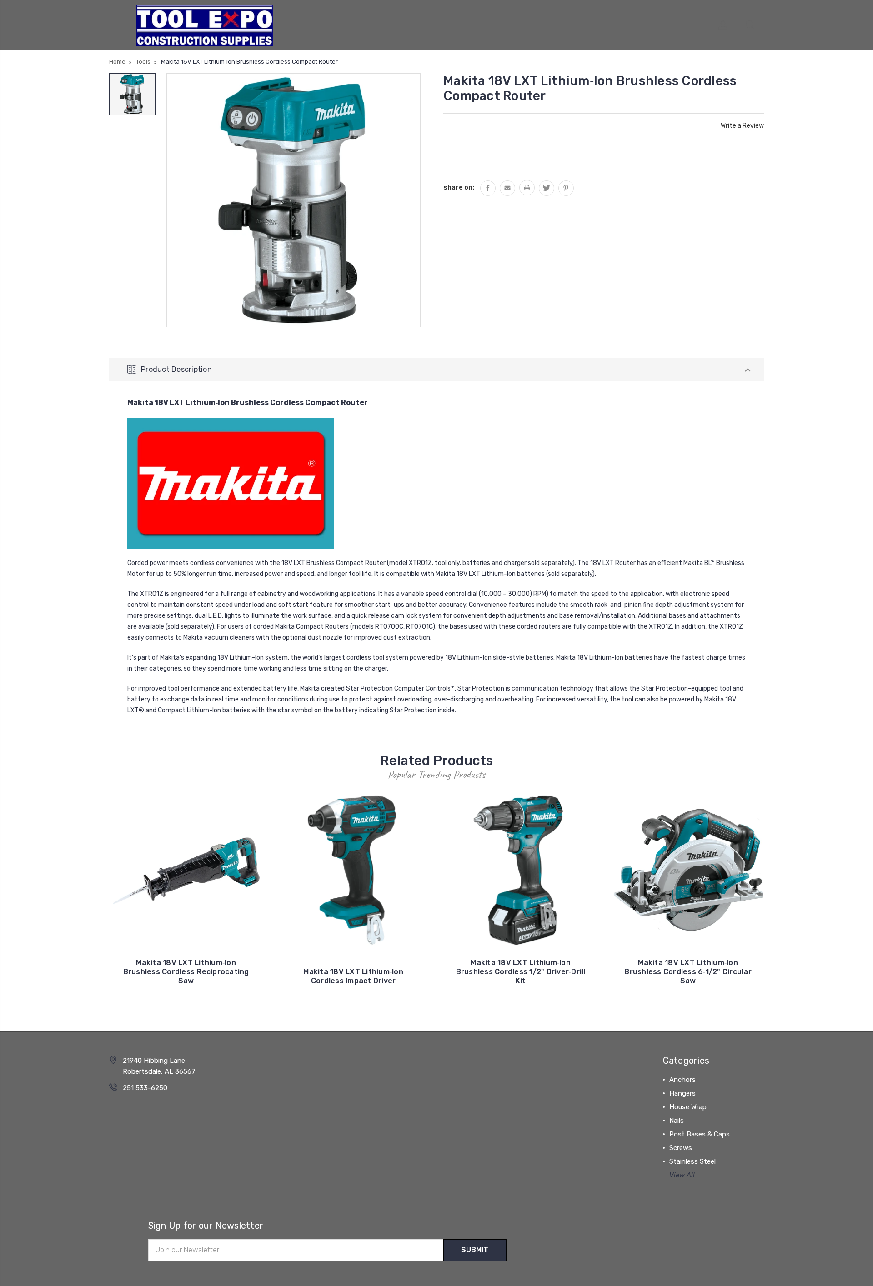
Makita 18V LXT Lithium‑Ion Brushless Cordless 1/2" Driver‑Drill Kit (521, 971)
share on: (458, 187)
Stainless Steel (692, 1161)
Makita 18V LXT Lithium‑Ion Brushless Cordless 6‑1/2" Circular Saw (688, 971)
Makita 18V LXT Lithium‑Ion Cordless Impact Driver (353, 976)
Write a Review (742, 126)
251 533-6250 (145, 1088)
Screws (680, 1148)
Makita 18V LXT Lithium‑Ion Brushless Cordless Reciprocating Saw (186, 971)
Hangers (682, 1093)
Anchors (682, 1080)
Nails (676, 1120)
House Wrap (688, 1107)
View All (682, 1175)
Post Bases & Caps (699, 1134)
